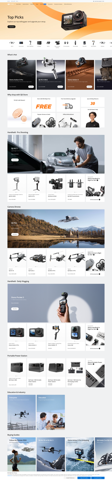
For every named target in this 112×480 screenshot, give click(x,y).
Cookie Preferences (70, 478)
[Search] (99, 4)
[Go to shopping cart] (101, 4)
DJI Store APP (13, 1)
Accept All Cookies (98, 478)
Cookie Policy (89, 475)
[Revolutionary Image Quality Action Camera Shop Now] (56, 39)
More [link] (17, 1)
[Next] (108, 45)
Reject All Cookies (84, 478)
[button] (99, 1)
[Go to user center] (103, 4)
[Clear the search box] (72, 4)
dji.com (8, 1)
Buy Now (31, 86)
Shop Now (11, 26)
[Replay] (101, 137)
